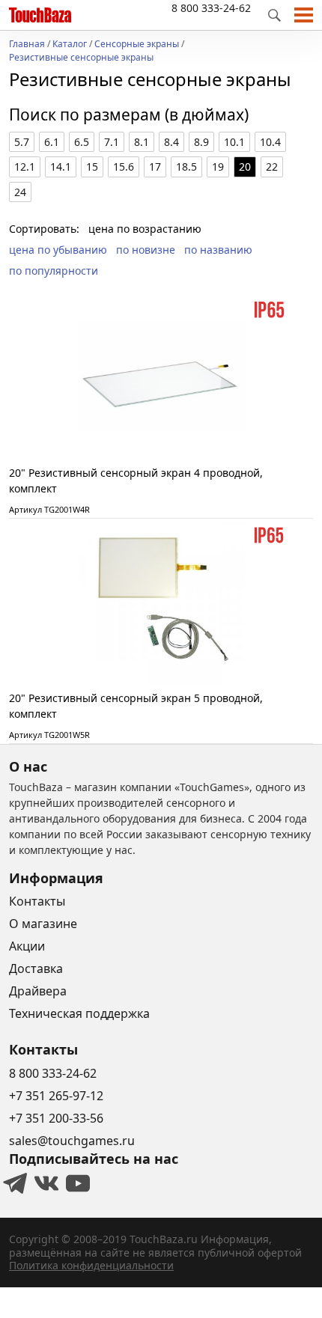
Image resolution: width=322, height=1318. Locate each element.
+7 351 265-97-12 (56, 1095)
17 (155, 166)
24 (20, 192)
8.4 (171, 142)
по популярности (53, 270)
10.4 (270, 142)
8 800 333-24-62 (211, 8)
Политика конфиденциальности (91, 1265)
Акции (27, 946)
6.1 (51, 142)
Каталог (69, 45)
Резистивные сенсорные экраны (81, 58)
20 (245, 166)
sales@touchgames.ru (72, 1140)
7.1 (111, 142)
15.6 (123, 166)
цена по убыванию (58, 249)
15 (92, 166)
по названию (218, 249)
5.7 (21, 142)
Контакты (37, 901)
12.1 (24, 166)
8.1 (141, 142)
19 (218, 166)
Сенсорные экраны (136, 45)
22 (272, 166)
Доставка (36, 968)
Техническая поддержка (79, 1013)
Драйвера (38, 991)
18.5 (186, 166)
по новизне (145, 249)
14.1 (60, 166)
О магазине (43, 923)
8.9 (201, 142)
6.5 (81, 142)
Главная (27, 45)
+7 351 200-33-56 (56, 1118)
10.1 (234, 142)
